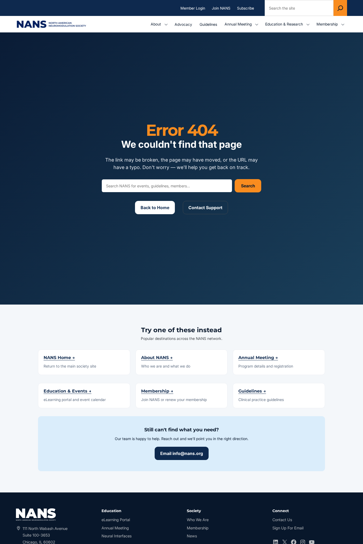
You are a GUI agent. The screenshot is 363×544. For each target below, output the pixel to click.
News (192, 536)
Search (248, 185)
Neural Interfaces (117, 536)
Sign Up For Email (287, 528)
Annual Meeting (115, 528)
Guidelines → (252, 391)
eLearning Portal (116, 520)
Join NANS (221, 8)
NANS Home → (59, 357)
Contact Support (205, 207)
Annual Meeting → (258, 357)
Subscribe (245, 8)
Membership (198, 528)
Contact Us (282, 519)
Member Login (194, 8)
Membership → (157, 391)
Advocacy (183, 24)
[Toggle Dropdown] (167, 24)
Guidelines (208, 24)
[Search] (340, 8)
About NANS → (157, 357)
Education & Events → (67, 391)
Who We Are (198, 519)
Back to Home (155, 207)
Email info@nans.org (181, 453)
